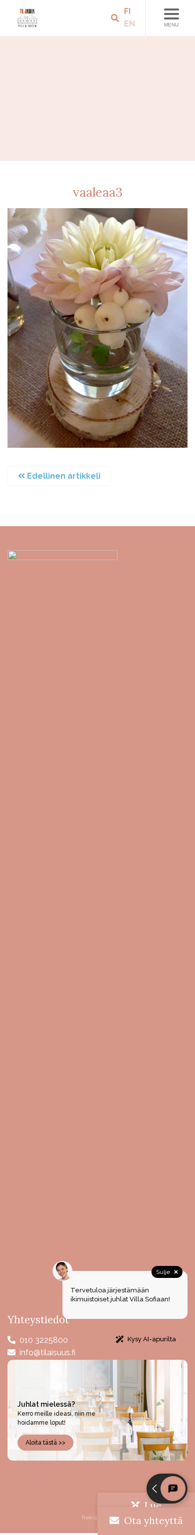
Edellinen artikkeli (62, 476)
